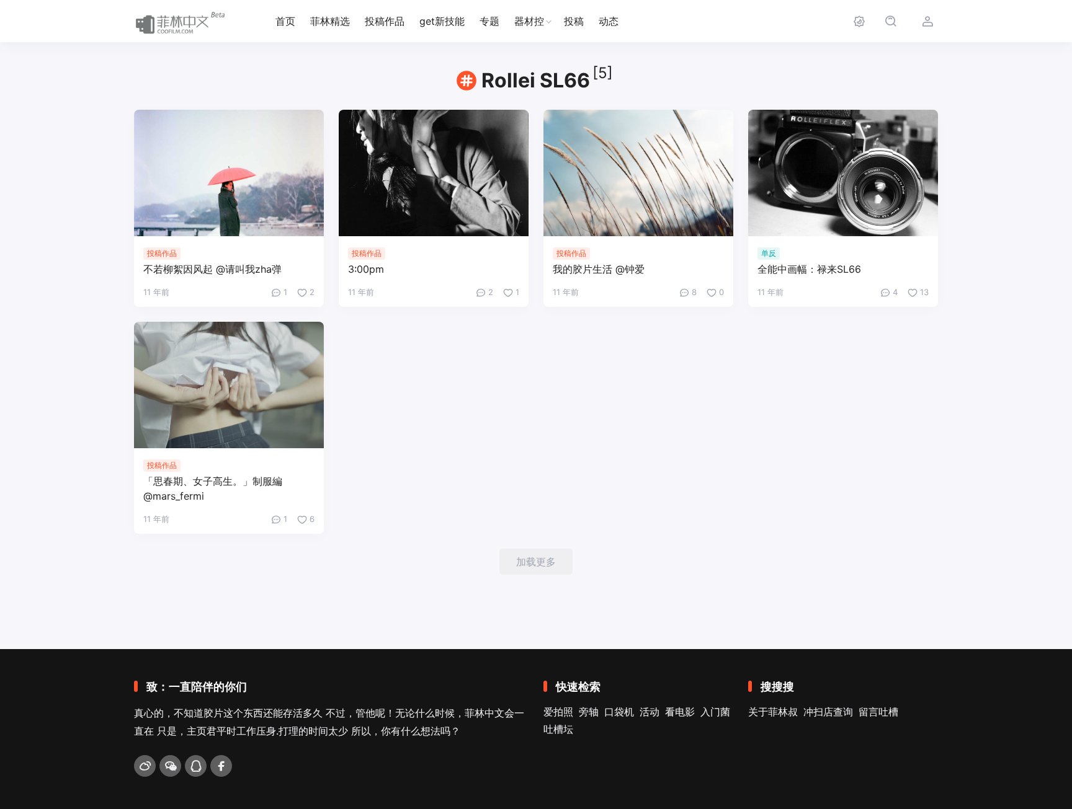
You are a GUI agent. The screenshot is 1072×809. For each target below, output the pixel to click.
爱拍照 (558, 711)
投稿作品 (384, 21)
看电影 (680, 711)
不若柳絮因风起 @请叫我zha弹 (212, 269)
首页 (285, 21)
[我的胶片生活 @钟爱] (638, 173)
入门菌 (715, 711)
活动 (649, 711)
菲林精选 (330, 21)
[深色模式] (859, 21)
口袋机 (619, 711)
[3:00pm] (434, 173)
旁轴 (589, 711)
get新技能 (442, 21)
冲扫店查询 (828, 711)
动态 (609, 21)
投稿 (574, 21)
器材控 (529, 21)
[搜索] (890, 21)
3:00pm (366, 269)
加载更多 (536, 561)
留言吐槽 (878, 711)
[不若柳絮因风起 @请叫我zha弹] (229, 173)
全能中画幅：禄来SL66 (809, 269)
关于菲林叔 (773, 711)
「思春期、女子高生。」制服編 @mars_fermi (212, 488)
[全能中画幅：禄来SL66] (843, 173)
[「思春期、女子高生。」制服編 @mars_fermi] (229, 385)
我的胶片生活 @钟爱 (599, 269)
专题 (489, 21)
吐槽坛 (558, 729)
